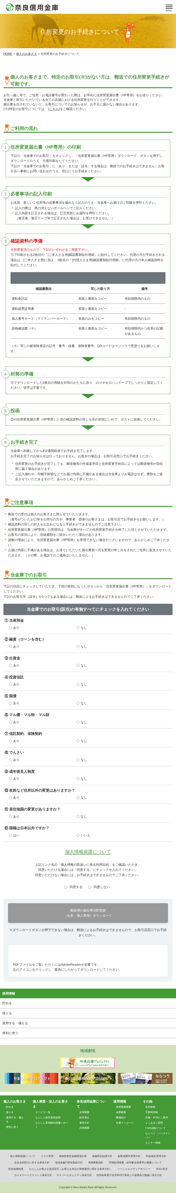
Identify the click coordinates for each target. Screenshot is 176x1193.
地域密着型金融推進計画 (73, 1156)
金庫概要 (84, 1112)
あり (16, 627)
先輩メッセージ (125, 1122)
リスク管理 (47, 1156)
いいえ (85, 835)
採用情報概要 (123, 1107)
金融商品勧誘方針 (102, 1156)
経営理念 (84, 1117)
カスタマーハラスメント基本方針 (33, 1175)
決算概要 (84, 1127)
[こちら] (54, 109)
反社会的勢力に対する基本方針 (32, 1162)
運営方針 (84, 1122)
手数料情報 (151, 1112)
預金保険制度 (15, 1169)
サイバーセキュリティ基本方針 (74, 1175)
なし (84, 627)
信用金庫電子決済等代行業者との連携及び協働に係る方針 (129, 1175)
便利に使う (10, 1033)
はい (16, 835)
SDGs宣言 (162, 1169)
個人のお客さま (26, 54)
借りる (7, 1013)
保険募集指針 (95, 1162)
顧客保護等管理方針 (129, 1156)
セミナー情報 (152, 1142)
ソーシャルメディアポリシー (134, 1169)
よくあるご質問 (154, 1122)
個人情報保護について (88, 851)
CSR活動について (155, 1128)
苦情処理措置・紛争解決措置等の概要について (135, 1162)
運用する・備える (15, 1023)
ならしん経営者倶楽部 (47, 1117)
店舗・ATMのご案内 (156, 1117)
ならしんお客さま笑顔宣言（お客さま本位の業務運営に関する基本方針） (70, 1169)
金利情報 (150, 1107)
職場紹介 (121, 1117)
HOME (7, 54)
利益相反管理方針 (156, 1156)
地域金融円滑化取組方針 (69, 1162)
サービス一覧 (42, 1112)
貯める (7, 1003)
